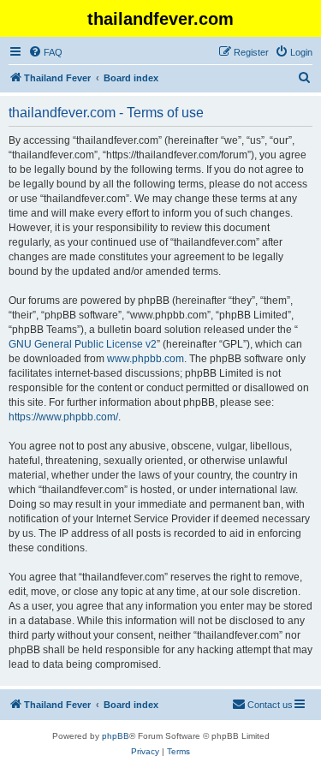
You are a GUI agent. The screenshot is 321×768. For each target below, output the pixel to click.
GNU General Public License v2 (83, 344)
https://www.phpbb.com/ (63, 417)
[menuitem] (45, 52)
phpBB (115, 736)
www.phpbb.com (145, 359)
